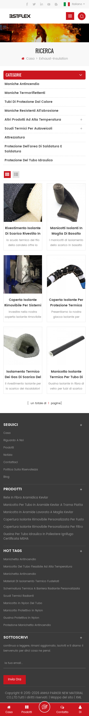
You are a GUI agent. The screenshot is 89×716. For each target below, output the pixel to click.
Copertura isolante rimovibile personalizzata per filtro (43, 527)
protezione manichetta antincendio (27, 625)
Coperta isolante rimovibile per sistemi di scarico (22, 302)
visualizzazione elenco (16, 174)
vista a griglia (7, 174)
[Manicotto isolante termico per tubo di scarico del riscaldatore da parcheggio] (66, 346)
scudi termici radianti (18, 596)
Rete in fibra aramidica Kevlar (25, 497)
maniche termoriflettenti (25, 92)
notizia (7, 455)
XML (78, 697)
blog (6, 477)
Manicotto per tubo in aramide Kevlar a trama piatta (43, 505)
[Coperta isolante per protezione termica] (66, 274)
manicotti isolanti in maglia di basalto (66, 230)
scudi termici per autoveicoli (28, 128)
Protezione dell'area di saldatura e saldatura (33, 149)
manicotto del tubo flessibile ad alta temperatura (37, 567)
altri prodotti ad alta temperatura (33, 119)
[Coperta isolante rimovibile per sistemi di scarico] (23, 274)
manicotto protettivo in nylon (23, 610)
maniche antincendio (22, 84)
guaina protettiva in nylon (21, 618)
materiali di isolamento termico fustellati (31, 581)
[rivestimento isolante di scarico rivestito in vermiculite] (23, 202)
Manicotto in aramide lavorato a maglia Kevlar (38, 512)
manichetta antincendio (19, 559)
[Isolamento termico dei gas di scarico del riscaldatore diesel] (23, 346)
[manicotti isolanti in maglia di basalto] (66, 202)
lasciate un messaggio (44, 707)
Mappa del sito (62, 697)
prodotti (8, 448)
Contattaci (10, 462)
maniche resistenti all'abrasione (31, 110)
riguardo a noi (13, 440)
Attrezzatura (15, 137)
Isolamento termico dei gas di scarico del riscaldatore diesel (23, 374)
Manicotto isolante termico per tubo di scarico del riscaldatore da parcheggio (66, 374)
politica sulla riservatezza (20, 469)
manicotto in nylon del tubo (22, 603)
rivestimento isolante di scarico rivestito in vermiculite (23, 230)
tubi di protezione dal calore (28, 101)
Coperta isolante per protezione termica (66, 302)
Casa (30, 58)
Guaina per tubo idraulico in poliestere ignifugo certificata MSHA (38, 536)
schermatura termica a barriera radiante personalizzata (41, 588)
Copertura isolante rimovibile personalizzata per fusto (43, 519)
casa (6, 433)
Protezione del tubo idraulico (29, 160)
